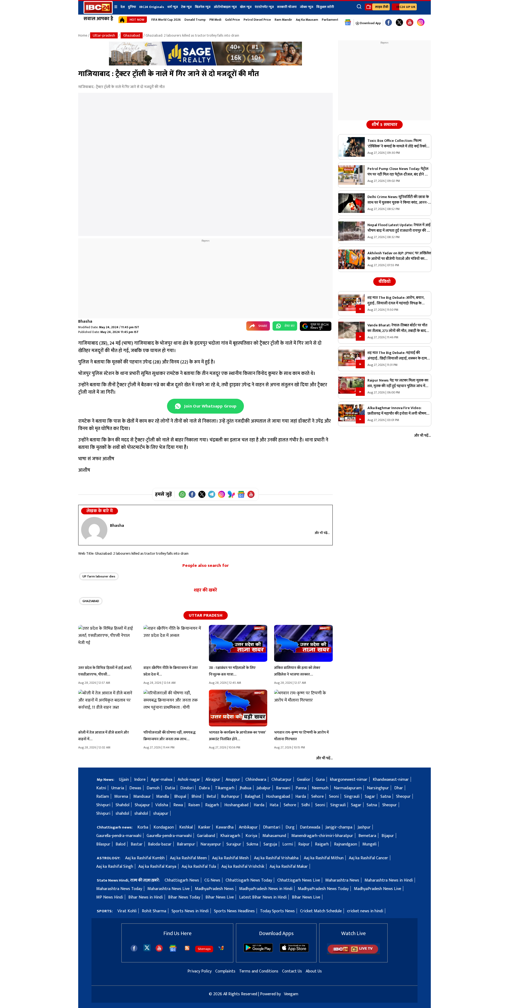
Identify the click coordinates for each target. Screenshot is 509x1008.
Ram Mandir (283, 19)
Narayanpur (210, 844)
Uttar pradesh (205, 615)
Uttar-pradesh (104, 35)
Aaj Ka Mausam (307, 19)
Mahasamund (274, 835)
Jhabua (245, 788)
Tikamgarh (224, 788)
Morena (121, 796)
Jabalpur (264, 788)
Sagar (370, 796)
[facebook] (134, 948)
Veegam (291, 994)
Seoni (334, 796)
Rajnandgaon (345, 844)
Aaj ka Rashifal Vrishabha (276, 858)
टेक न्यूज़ (186, 7)
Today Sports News (277, 911)
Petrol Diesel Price (257, 19)
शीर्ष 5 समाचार (384, 124)
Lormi (287, 844)
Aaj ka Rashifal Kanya (157, 866)
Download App (370, 23)
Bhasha (85, 321)
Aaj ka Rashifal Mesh (230, 858)
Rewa (178, 805)
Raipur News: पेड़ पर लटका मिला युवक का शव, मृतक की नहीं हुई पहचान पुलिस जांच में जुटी (397, 383)
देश (123, 7)
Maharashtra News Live (168, 888)
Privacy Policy (199, 971)
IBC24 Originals (151, 7)
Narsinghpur (378, 788)
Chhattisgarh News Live (298, 880)
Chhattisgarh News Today (249, 880)
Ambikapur (248, 827)
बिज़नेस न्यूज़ (202, 7)
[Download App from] (258, 950)
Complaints (225, 971)
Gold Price (232, 19)
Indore (140, 779)
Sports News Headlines (234, 911)
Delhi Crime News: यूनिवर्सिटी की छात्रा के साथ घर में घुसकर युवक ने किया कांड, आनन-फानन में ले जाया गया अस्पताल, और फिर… (398, 199)
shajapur (160, 813)
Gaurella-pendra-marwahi (118, 835)
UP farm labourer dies (98, 576)
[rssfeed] (187, 948)
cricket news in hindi (365, 911)
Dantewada (310, 827)
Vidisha (161, 805)
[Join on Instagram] (221, 494)
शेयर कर (289, 325)
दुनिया (132, 7)
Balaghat (253, 796)
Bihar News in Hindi (145, 897)
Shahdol (122, 805)
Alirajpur (212, 779)
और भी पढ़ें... (322, 533)
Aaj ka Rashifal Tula (199, 866)
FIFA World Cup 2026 (166, 19)
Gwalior (303, 779)
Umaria (117, 788)
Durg (290, 827)
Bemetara (367, 835)
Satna (385, 796)
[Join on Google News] (241, 494)
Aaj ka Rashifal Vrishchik (242, 866)
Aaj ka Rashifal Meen (188, 858)
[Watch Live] (353, 953)
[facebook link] (388, 22)
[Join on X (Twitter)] (202, 494)
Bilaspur (103, 844)
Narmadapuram (348, 788)
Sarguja (270, 844)
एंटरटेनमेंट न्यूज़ (264, 7)
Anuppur (233, 779)
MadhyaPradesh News (214, 888)
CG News (212, 880)
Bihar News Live (219, 897)
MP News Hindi (109, 897)
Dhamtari (271, 827)
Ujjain (124, 779)
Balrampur (186, 844)
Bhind (196, 796)
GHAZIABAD (90, 601)
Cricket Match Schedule (321, 911)
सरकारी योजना (287, 7)
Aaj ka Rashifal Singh (114, 866)
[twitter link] (399, 22)
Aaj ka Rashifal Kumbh (145, 858)
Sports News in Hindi (190, 911)
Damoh (153, 788)
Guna (320, 779)
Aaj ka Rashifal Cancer (368, 858)
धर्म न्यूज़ (172, 7)
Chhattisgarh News (182, 880)
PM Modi (215, 19)
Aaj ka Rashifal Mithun (324, 858)
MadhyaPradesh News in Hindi (265, 888)
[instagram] (421, 22)
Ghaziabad (131, 35)
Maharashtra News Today (119, 888)
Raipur (304, 844)
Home (82, 35)
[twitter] (147, 947)
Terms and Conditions (258, 971)
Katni (101, 788)
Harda (300, 796)
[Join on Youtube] (251, 494)
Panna (301, 788)
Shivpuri (103, 805)
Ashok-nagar (189, 779)
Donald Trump (195, 19)
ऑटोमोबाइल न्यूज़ (225, 7)
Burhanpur (230, 796)
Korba (142, 827)
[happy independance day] (205, 64)
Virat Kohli (127, 911)
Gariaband (206, 835)
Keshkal (186, 827)
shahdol (122, 813)
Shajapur (142, 805)
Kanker (204, 827)
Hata (274, 805)
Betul (211, 796)
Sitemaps (204, 949)
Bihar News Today (184, 897)
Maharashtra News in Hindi (389, 880)
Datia (170, 788)
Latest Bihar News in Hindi (263, 897)
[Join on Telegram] (212, 494)
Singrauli (351, 796)
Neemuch (320, 788)
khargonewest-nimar (348, 779)
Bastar (137, 844)
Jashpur (364, 827)
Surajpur (233, 844)
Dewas (135, 788)
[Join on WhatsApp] (182, 494)
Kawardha (225, 827)
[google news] (348, 22)
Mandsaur (142, 796)
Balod (120, 844)
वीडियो (384, 281)
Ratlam (102, 796)
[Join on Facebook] (192, 494)
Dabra (204, 788)
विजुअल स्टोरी (325, 7)
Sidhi (305, 805)
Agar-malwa (161, 779)
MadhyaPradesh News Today (323, 888)
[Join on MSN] (231, 494)
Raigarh (322, 844)
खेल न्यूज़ (246, 7)
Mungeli (369, 844)
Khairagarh (230, 835)
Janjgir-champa (339, 827)
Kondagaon (163, 827)
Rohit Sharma (154, 911)
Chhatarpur (281, 779)
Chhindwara (255, 779)
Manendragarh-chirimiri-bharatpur (322, 835)
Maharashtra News (342, 880)
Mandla (162, 796)
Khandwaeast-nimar (391, 779)
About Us (314, 971)
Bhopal (180, 796)
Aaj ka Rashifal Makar (289, 866)
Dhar (398, 788)
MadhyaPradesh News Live (377, 888)
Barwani (283, 788)
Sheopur (403, 796)
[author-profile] (94, 529)
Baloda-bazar (160, 844)
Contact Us (292, 971)
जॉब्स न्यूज (306, 7)
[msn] (221, 948)
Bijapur (387, 835)
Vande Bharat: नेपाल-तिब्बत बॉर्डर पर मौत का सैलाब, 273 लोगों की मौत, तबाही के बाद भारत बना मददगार (397, 328)
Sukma (252, 844)
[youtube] (410, 22)
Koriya (251, 835)
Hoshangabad (278, 796)
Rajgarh (212, 805)
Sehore (317, 796)
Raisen (194, 805)
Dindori (187, 788)
